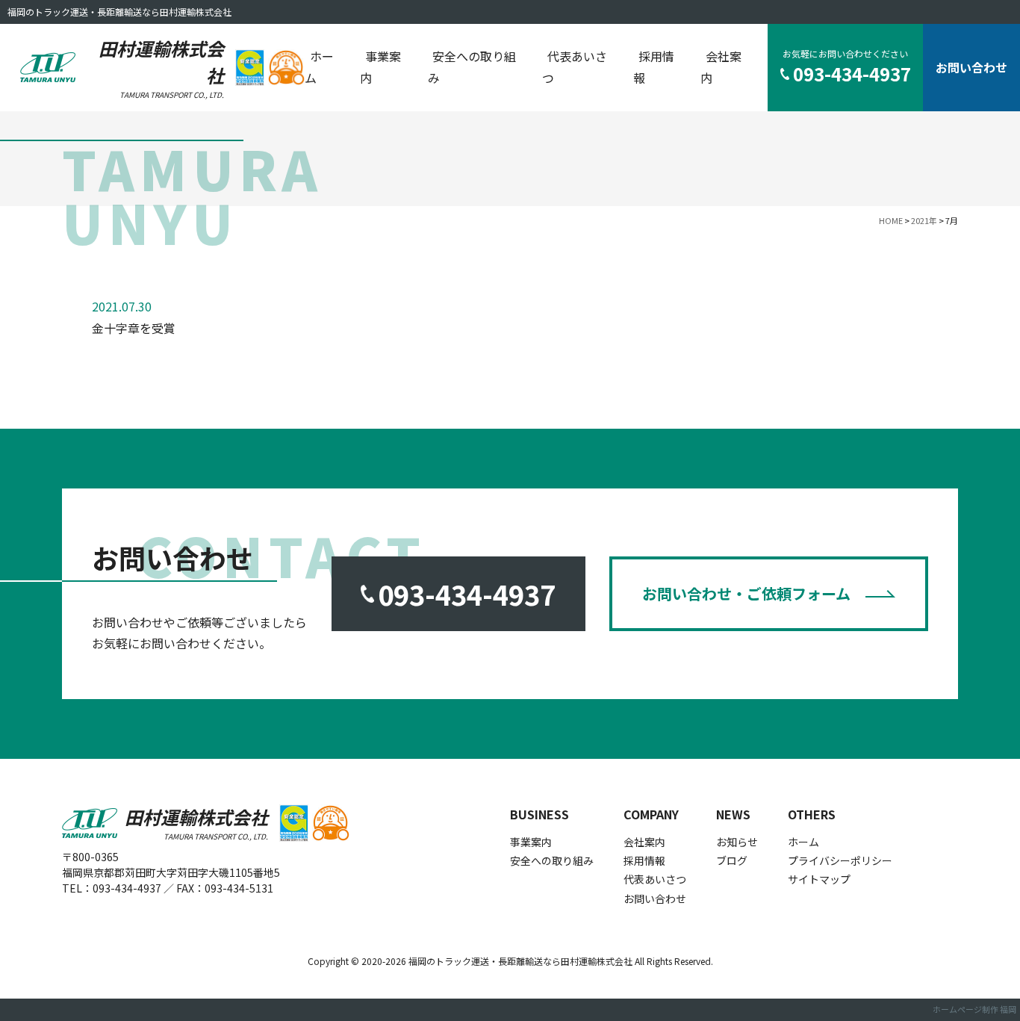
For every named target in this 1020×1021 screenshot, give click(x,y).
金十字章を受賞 (133, 328)
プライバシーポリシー (840, 860)
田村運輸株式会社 (161, 67)
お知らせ (737, 841)
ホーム (319, 67)
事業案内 (380, 67)
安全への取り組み (472, 67)
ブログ (731, 860)
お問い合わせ (971, 67)
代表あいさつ (574, 67)
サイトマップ (819, 879)
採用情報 (653, 67)
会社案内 (720, 67)
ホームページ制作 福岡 (974, 1009)
